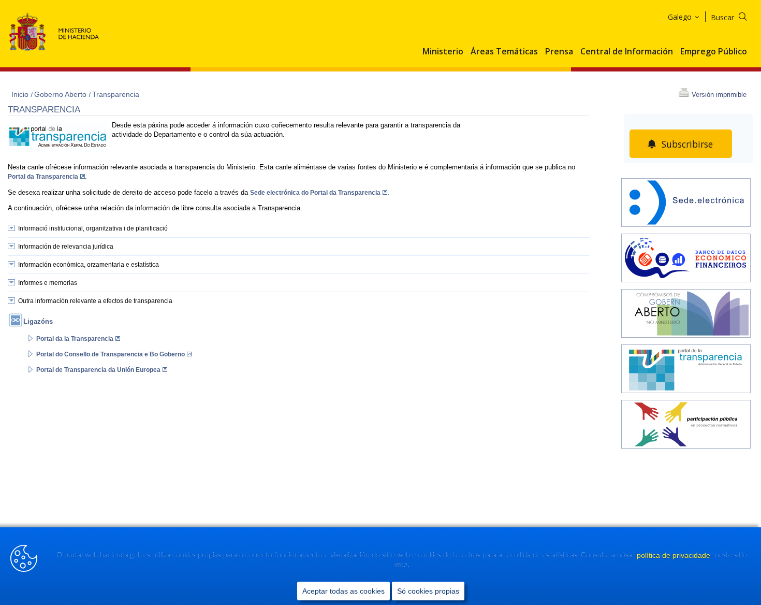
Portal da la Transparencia (74, 339)
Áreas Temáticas (504, 52)
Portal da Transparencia (43, 177)
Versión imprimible (719, 94)
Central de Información (626, 52)
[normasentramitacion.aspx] (686, 425)
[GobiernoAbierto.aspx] (686, 314)
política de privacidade (674, 555)
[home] (686, 203)
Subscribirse (687, 144)
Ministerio (442, 52)
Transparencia (115, 94)
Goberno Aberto (61, 94)
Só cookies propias (428, 591)
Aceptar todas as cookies (343, 591)
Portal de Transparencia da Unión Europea (98, 370)
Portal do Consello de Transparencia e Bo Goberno (110, 354)
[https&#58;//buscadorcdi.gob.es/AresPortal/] (686, 259)
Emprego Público (713, 52)
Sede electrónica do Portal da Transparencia (315, 193)
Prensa (559, 52)
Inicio (21, 94)
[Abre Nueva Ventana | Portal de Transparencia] (686, 370)
